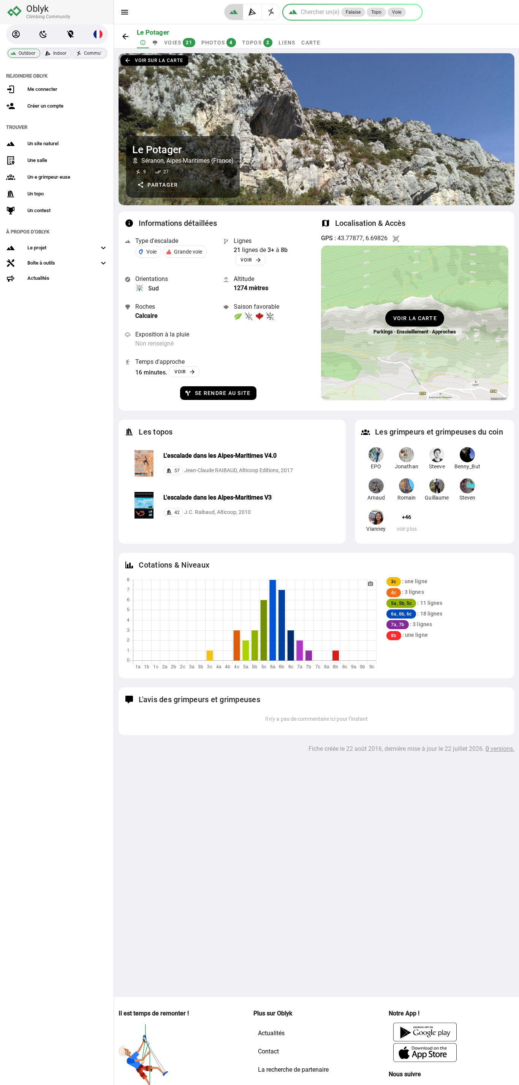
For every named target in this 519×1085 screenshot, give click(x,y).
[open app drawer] (125, 12)
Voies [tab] (178, 43)
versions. (500, 748)
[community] (271, 12)
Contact (268, 1051)
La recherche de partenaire (293, 1069)
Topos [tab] (256, 43)
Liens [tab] (286, 43)
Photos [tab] (217, 43)
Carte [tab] (310, 43)
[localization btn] (71, 34)
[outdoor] (233, 12)
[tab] (143, 42)
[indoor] (252, 12)
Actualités (271, 1033)
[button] (16, 34)
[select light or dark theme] (43, 34)
